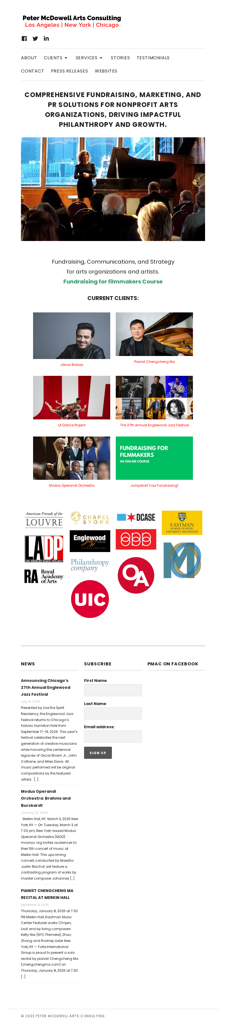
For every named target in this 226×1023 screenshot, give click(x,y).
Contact (32, 71)
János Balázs (71, 364)
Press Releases (69, 71)
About (29, 58)
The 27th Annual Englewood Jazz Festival (154, 425)
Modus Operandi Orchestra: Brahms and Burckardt (46, 798)
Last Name (95, 703)
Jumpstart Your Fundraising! (154, 485)
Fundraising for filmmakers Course (113, 281)
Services (90, 57)
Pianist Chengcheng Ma (154, 361)
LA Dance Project (71, 425)
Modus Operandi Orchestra (72, 485)
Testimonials (153, 58)
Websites (106, 71)
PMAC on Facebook (172, 664)
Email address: (99, 727)
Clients (56, 57)
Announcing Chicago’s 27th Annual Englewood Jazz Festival (45, 687)
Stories (120, 58)
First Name (95, 680)
